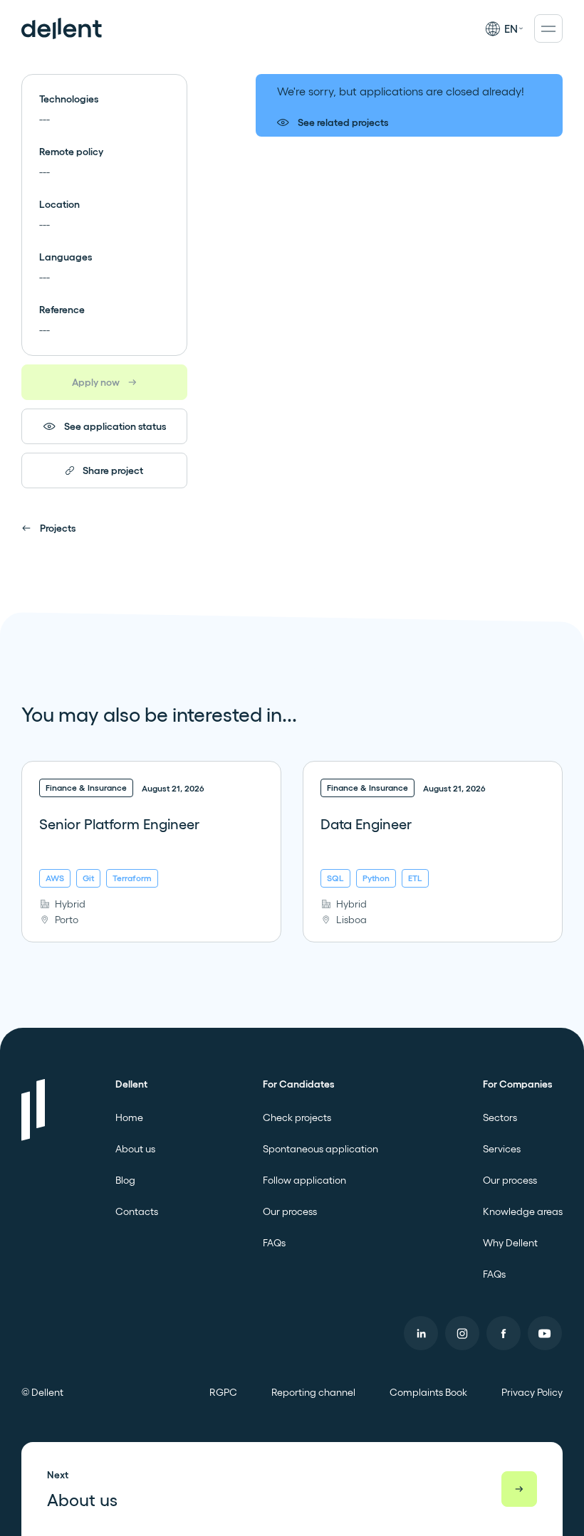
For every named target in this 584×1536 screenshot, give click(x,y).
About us (135, 1148)
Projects (57, 528)
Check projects (297, 1117)
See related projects (343, 122)
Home (129, 1117)
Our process (290, 1211)
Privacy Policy (532, 1392)
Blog (125, 1180)
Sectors (500, 1117)
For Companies (517, 1084)
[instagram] (462, 1333)
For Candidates (298, 1084)
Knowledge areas (523, 1211)
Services (502, 1148)
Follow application (304, 1180)
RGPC (223, 1392)
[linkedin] (421, 1333)
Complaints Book (428, 1392)
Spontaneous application (320, 1148)
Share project (113, 470)
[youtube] (545, 1333)
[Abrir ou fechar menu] (548, 28)
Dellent (131, 1084)
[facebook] (503, 1333)
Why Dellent (510, 1242)
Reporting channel (313, 1392)
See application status (115, 426)
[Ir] (519, 1489)
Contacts (136, 1211)
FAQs (274, 1242)
